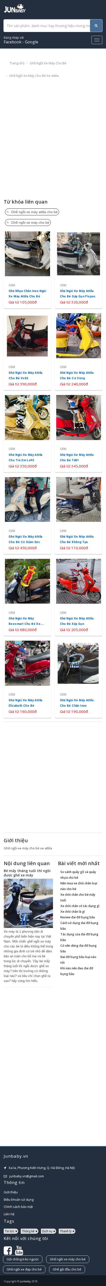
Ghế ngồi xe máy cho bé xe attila (34, 75)
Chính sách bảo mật (18, 1206)
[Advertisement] (53, 139)
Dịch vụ (47, 1231)
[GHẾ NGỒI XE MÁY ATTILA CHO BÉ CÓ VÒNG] (79, 351)
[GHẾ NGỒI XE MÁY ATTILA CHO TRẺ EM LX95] (27, 433)
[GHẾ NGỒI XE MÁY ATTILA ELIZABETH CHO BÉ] (27, 678)
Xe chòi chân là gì (72, 911)
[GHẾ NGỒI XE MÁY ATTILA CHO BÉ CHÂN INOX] (79, 678)
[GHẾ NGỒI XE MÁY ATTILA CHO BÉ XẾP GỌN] (79, 597)
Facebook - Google (21, 40)
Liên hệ (9, 1214)
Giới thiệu (11, 1192)
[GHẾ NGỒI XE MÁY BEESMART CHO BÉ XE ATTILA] (27, 597)
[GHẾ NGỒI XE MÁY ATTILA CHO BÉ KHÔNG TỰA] (79, 515)
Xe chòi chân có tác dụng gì (79, 906)
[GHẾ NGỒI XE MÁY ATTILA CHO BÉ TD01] (79, 433)
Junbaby (25, 1281)
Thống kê (28, 1231)
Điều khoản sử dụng (19, 1199)
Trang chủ (17, 63)
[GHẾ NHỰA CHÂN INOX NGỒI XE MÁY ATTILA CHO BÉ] (27, 269)
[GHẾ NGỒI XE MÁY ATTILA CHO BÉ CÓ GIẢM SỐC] (27, 515)
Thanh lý (65, 1231)
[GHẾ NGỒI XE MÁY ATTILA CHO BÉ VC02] (27, 351)
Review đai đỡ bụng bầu (77, 917)
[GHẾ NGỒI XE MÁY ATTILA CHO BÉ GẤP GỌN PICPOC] (79, 269)
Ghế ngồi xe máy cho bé (48, 63)
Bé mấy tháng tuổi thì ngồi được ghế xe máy (27, 872)
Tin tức (9, 1231)
